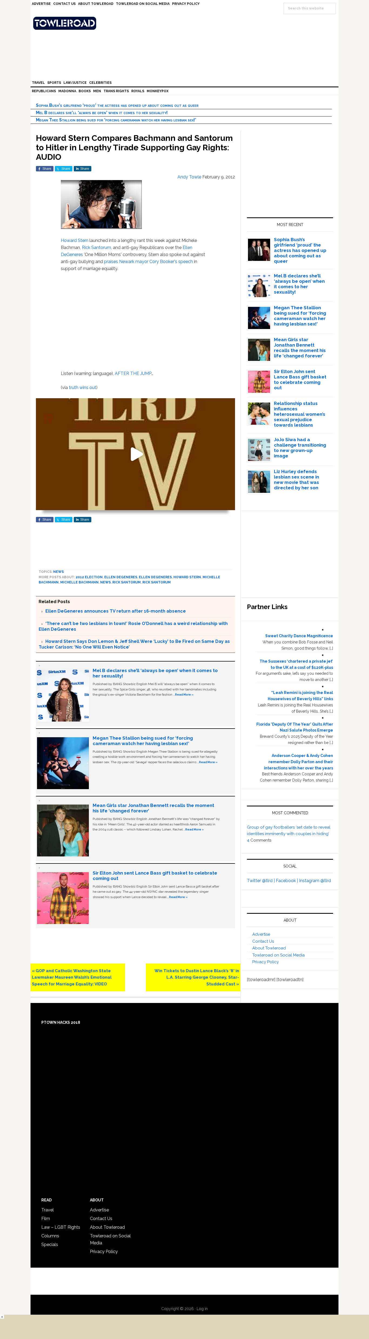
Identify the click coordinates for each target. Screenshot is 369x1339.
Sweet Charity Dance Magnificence (299, 636)
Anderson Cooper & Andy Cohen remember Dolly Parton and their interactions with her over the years (298, 761)
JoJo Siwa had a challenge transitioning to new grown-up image (300, 447)
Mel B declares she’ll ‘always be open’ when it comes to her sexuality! (102, 112)
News (58, 572)
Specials (49, 1244)
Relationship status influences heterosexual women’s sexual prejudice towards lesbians (299, 414)
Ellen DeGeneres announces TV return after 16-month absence (115, 611)
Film (45, 1218)
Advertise (261, 934)
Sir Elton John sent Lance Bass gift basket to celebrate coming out (300, 379)
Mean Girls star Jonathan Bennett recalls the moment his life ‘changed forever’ (300, 347)
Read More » (184, 694)
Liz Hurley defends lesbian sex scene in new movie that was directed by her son (296, 479)
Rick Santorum (96, 247)
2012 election (89, 577)
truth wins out (82, 387)
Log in (202, 1309)
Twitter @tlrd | (261, 880)
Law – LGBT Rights (60, 1227)
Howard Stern (74, 240)
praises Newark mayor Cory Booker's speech (148, 261)
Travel (47, 1209)
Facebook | (287, 880)
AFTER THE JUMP (133, 373)
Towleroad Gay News (185, 23)
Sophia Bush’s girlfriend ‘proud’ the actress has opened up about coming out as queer (117, 105)
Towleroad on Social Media (278, 955)
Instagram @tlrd (315, 880)
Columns (50, 1235)
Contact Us (263, 941)
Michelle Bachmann (79, 582)
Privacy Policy (265, 961)
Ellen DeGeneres (120, 577)
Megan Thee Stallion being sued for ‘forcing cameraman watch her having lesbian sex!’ (116, 119)
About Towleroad (269, 948)
